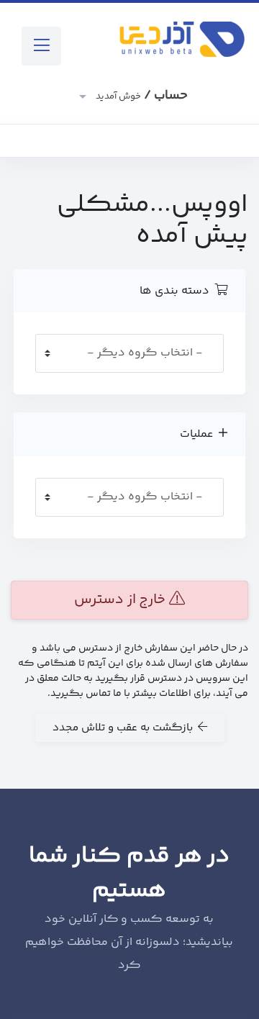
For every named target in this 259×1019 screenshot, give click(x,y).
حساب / (141, 96)
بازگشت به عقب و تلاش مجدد (125, 728)
